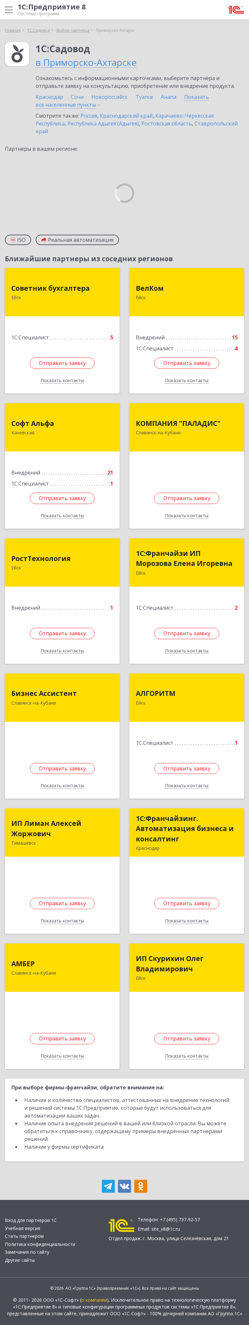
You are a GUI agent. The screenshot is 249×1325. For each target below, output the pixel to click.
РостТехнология (41, 558)
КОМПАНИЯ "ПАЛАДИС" (178, 423)
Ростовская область (166, 123)
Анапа (168, 96)
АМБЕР (23, 963)
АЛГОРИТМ (155, 693)
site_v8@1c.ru (165, 1229)
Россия (88, 115)
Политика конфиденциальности (40, 1244)
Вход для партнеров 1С (31, 1220)
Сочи (77, 96)
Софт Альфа (32, 423)
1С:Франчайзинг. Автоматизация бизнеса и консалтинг (185, 828)
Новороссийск (109, 96)
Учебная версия (22, 1228)
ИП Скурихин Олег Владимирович (170, 963)
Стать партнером (24, 1236)
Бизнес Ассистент (44, 693)
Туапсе (144, 96)
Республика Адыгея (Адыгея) (103, 123)
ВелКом (150, 288)
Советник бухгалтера (50, 288)
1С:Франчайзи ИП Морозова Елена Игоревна (184, 558)
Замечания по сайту (27, 1252)
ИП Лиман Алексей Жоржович (46, 828)
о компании (94, 1300)
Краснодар (49, 96)
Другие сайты (20, 1260)
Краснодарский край (126, 115)
